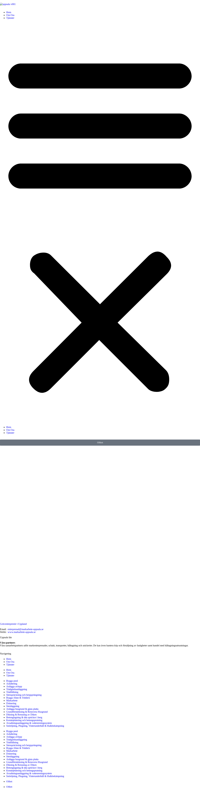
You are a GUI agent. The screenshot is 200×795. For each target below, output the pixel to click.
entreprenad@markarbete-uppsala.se (25, 629)
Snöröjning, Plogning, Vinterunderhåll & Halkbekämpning (35, 726)
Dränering (11, 703)
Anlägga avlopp (14, 686)
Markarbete (12, 700)
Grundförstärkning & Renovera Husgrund (27, 711)
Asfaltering (11, 683)
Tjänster (10, 18)
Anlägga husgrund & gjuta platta (22, 709)
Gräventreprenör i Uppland (13, 624)
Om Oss (10, 15)
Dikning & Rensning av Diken (21, 714)
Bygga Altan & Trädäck (18, 697)
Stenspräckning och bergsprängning (24, 695)
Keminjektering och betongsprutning (24, 720)
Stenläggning (12, 706)
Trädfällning (12, 692)
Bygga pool (12, 680)
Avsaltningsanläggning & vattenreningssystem (29, 723)
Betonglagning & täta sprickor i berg (24, 717)
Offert (9, 781)
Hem (8, 12)
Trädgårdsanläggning (16, 689)
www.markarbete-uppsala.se (22, 632)
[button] (100, 222)
